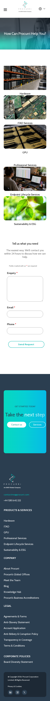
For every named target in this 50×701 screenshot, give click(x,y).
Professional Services (25, 165)
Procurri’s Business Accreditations (21, 597)
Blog (6, 586)
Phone (11, 324)
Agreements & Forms (15, 616)
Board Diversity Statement (18, 661)
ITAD (6, 526)
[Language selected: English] (41, 8)
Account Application (15, 628)
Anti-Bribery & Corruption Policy (21, 633)
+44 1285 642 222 (12, 500)
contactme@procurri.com (16, 494)
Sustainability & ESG (25, 224)
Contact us (16, 424)
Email (11, 307)
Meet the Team (12, 580)
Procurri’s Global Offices (17, 574)
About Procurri (11, 568)
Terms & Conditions (14, 645)
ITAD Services (25, 123)
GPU (25, 152)
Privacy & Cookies (15, 686)
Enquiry (12, 273)
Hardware (25, 93)
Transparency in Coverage (18, 639)
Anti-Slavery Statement (17, 622)
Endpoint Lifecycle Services (25, 194)
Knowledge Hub (12, 591)
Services (37, 424)
